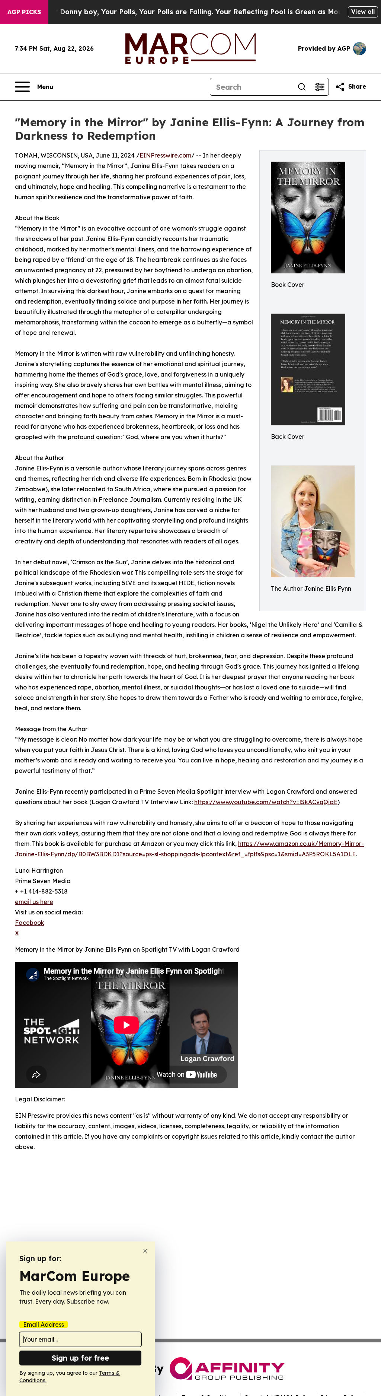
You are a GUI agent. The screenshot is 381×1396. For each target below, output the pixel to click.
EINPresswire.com (165, 155)
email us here (34, 901)
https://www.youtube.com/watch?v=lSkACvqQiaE (265, 802)
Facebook (29, 922)
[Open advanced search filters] (320, 86)
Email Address (43, 1324)
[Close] (145, 1250)
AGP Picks (24, 12)
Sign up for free (80, 1357)
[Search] (302, 86)
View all (363, 11)
